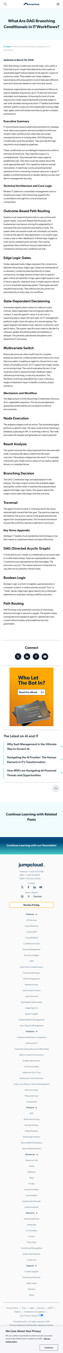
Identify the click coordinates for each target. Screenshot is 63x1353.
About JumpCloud (31, 1218)
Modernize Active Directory (31, 1078)
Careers (31, 1236)
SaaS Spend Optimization (31, 1002)
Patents (17, 1311)
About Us (30, 1212)
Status (31, 1294)
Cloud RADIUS (31, 937)
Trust (24, 1307)
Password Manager (31, 972)
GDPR (50, 1307)
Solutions (30, 1031)
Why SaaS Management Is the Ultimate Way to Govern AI (32, 746)
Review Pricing (31, 904)
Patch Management (31, 978)
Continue (49, 1347)
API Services (31, 920)
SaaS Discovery (31, 996)
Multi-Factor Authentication (31, 966)
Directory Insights (31, 955)
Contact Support (31, 1271)
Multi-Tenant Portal (31, 1119)
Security (40, 1307)
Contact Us (31, 1259)
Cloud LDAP (31, 931)
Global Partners (31, 1130)
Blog (32, 1177)
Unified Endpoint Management (31, 1019)
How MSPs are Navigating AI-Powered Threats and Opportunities (31, 772)
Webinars (31, 1171)
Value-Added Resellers (31, 1148)
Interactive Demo (31, 1189)
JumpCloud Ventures (31, 1253)
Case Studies (31, 1195)
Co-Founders (31, 1230)
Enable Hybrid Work (31, 1060)
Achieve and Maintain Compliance (31, 1037)
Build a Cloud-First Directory (31, 1054)
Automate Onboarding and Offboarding (32, 1048)
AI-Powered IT (31, 1043)
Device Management (31, 949)
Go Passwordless (31, 1066)
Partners (30, 1107)
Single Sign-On (31, 1007)
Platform (30, 914)
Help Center (31, 1283)
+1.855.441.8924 (32, 875)
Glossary (31, 1289)
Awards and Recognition (31, 1248)
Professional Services (31, 1277)
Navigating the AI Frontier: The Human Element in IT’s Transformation (31, 759)
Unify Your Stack (31, 1089)
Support (30, 1265)
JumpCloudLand (31, 1207)
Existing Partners (31, 1125)
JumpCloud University (31, 1201)
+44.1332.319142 (33, 878)
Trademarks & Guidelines (34, 1311)
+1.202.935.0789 (36, 871)
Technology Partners (31, 1136)
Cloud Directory (31, 925)
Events (31, 1166)
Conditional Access (31, 943)
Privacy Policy (12, 1307)
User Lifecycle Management (31, 1025)
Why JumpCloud (31, 1095)
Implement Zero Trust (32, 1072)
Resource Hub (31, 1160)
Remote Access (31, 984)
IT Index (7, 46)
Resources (30, 1154)
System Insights (31, 1013)
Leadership (31, 1224)
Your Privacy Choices (29, 1315)
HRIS (31, 961)
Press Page (31, 1242)
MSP (31, 1113)
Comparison (31, 1101)
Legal (31, 1307)
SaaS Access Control (31, 990)
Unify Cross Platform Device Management (31, 1084)
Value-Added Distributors (31, 1142)
